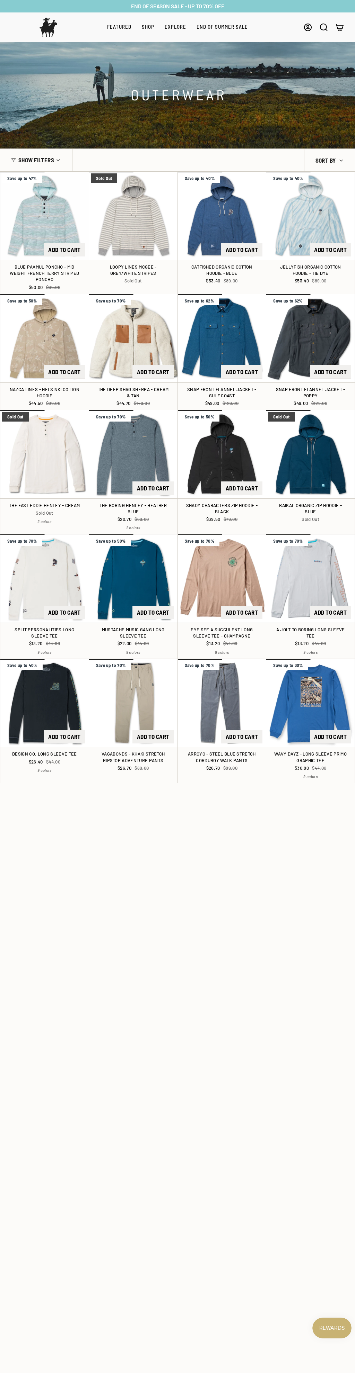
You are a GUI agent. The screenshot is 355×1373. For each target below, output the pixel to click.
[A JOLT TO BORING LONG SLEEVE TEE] (310, 578)
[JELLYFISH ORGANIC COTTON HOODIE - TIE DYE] (310, 216)
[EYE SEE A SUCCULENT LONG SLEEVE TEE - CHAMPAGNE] (222, 578)
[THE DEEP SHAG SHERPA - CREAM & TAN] (133, 338)
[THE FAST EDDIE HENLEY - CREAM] (44, 454)
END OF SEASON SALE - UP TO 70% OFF (177, 6)
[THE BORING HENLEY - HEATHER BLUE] (133, 454)
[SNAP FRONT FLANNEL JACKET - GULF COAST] (222, 338)
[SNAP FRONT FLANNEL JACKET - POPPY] (310, 338)
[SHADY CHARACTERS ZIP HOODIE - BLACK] (222, 454)
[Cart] (340, 27)
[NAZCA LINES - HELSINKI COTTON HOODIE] (44, 338)
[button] (119, 27)
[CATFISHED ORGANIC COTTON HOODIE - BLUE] (222, 216)
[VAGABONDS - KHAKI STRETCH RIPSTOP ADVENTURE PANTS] (133, 703)
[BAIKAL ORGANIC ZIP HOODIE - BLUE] (310, 454)
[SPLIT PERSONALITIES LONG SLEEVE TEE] (44, 578)
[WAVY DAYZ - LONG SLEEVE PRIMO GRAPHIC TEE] (310, 703)
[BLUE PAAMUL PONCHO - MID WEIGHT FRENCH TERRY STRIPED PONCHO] (44, 216)
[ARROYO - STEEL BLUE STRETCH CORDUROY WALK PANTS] (222, 703)
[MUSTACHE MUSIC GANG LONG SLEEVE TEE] (133, 578)
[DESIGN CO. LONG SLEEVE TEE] (44, 703)
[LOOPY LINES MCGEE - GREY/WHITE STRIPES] (133, 216)
